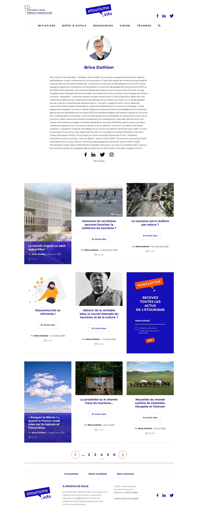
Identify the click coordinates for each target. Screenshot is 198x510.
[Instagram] (112, 155)
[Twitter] (172, 15)
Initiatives (46, 25)
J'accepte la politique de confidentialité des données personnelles (149, 330)
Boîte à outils (74, 25)
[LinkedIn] (164, 15)
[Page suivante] (123, 455)
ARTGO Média (131, 492)
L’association (71, 474)
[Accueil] (99, 5)
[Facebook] (157, 15)
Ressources (103, 25)
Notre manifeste (97, 474)
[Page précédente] (75, 455)
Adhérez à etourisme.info (39, 12)
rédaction (80, 498)
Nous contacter (125, 474)
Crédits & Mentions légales (126, 498)
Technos (144, 25)
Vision (125, 25)
